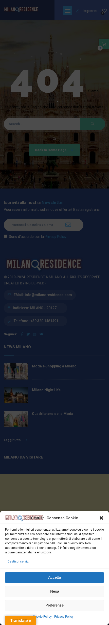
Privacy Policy (64, 616)
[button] (101, 517)
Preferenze (54, 605)
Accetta (54, 577)
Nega (54, 591)
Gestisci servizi (18, 561)
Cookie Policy (42, 616)
